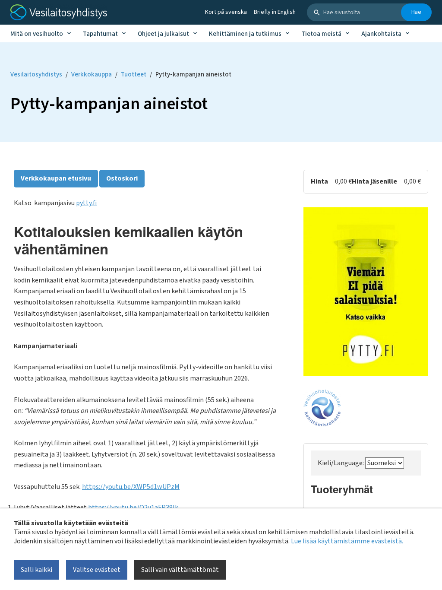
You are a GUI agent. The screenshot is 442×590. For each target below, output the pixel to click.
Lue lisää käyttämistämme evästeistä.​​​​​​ (347, 541)
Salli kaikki (36, 569)
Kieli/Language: (341, 463)
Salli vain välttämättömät (180, 569)
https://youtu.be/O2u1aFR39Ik (133, 507)
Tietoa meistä (321, 33)
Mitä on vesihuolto (36, 33)
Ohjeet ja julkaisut (163, 33)
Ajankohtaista (381, 33)
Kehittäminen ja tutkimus (245, 33)
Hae (416, 12)
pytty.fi (86, 203)
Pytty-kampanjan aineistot (193, 74)
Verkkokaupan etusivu (56, 178)
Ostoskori (122, 178)
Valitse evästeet (96, 569)
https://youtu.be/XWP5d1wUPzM (131, 487)
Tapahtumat (100, 33)
